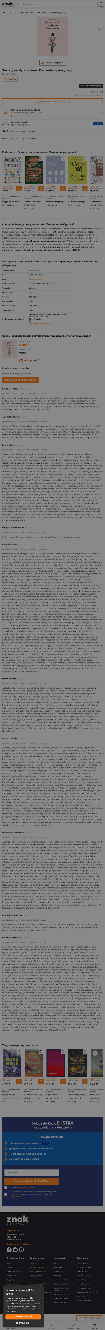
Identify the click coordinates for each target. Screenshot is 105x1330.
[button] (23, 1323)
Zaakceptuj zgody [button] (23, 1317)
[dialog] (23, 1306)
